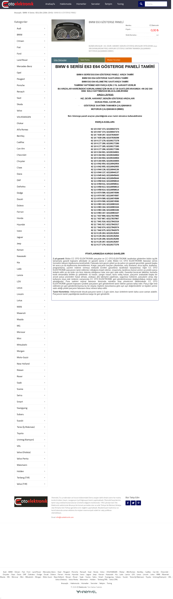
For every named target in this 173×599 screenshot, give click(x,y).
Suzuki (20, 420)
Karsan (20, 249)
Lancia (20, 275)
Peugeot (21, 79)
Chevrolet (21, 155)
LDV (19, 281)
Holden (20, 471)
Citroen (20, 41)
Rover (20, 376)
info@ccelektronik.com (65, 517)
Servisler (95, 4)
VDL (19, 446)
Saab (19, 382)
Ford (19, 53)
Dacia (19, 174)
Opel (19, 72)
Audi (19, 28)
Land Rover (22, 60)
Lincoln (20, 294)
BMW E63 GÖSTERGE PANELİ (106, 22)
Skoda (20, 104)
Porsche (21, 85)
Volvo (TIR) (22, 484)
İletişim (108, 4)
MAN (19, 306)
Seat (19, 98)
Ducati (20, 199)
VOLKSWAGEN (24, 117)
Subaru (20, 414)
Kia (18, 262)
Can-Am (21, 148)
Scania (20, 389)
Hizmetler (81, 4)
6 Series (31, 12)
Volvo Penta (22, 458)
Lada (19, 268)
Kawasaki (21, 256)
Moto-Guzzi (22, 357)
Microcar (21, 332)
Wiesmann (22, 465)
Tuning (120, 4)
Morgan (20, 351)
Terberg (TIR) (23, 477)
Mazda (20, 319)
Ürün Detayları (60, 60)
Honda (20, 218)
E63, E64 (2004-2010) (44, 12)
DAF (19, 180)
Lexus (19, 287)
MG (18, 325)
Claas (19, 167)
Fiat (19, 47)
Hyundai (21, 224)
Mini (19, 338)
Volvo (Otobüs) (24, 452)
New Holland (23, 363)
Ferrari (20, 212)
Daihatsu (21, 186)
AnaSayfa (50, 4)
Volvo (19, 110)
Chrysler (21, 161)
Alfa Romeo (22, 129)
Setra (19, 395)
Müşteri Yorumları (113, 59)
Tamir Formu (85, 59)
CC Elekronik (154, 25)
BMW (25, 12)
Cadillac (20, 142)
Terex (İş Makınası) (26, 427)
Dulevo (20, 205)
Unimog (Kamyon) (25, 439)
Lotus (19, 300)
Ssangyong (22, 408)
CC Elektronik (82, 587)
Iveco (19, 230)
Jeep (19, 243)
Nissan (20, 370)
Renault (20, 91)
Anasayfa (17, 12)
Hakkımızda (65, 4)
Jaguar (20, 237)
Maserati (21, 313)
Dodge (20, 193)
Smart (20, 401)
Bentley (20, 136)
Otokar (20, 123)
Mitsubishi (22, 344)
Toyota (20, 433)
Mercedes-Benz (24, 66)
